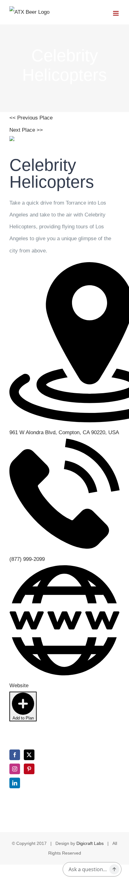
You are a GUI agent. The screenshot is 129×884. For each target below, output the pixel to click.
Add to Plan (23, 718)
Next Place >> (26, 130)
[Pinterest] (29, 769)
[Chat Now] (114, 869)
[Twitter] (29, 754)
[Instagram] (14, 769)
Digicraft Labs (90, 843)
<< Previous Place (31, 118)
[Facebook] (14, 754)
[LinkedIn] (14, 783)
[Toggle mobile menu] (116, 13)
